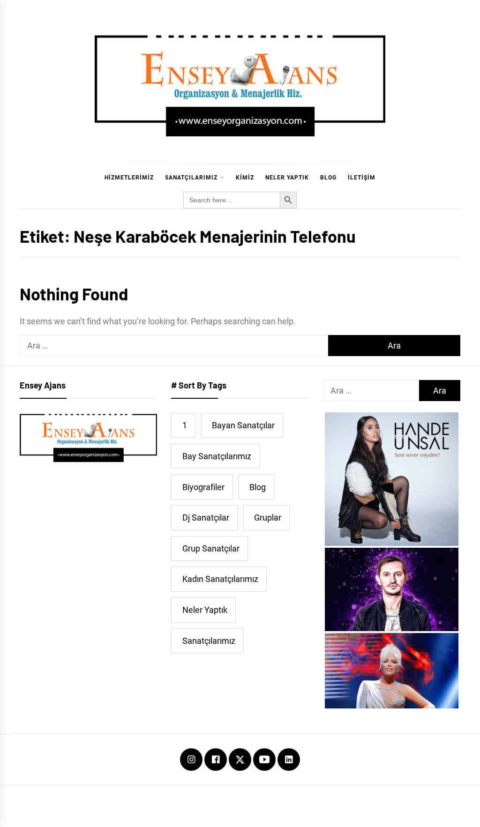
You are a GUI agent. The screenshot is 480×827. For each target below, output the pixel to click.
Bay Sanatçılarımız (216, 456)
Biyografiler (203, 487)
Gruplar (267, 517)
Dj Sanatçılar (205, 517)
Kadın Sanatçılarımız (220, 579)
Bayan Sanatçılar (243, 425)
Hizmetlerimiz (129, 177)
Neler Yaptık (287, 177)
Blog (328, 177)
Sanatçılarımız (191, 177)
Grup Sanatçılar (211, 548)
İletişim (361, 177)
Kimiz (245, 177)
